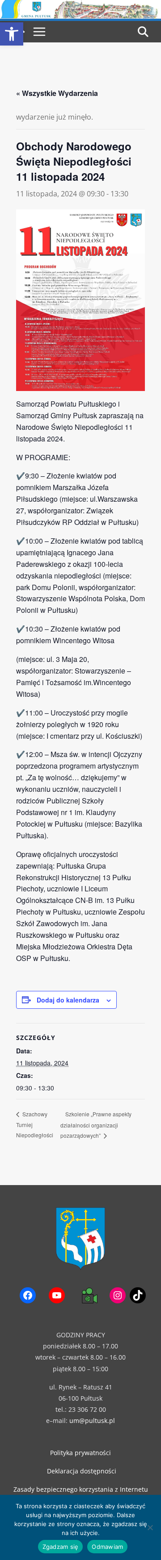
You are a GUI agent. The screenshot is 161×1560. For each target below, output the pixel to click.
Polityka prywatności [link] (80, 1452)
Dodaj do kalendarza (68, 999)
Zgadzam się (60, 1546)
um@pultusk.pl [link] (92, 1420)
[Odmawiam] (149, 1527)
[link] (11, 34)
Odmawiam (107, 1546)
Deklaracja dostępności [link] (81, 1471)
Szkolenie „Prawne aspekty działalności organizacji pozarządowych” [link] (95, 1124)
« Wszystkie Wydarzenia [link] (57, 93)
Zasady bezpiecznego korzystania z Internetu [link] (80, 1489)
